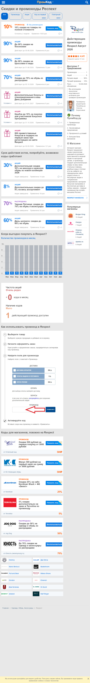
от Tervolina (8, 514)
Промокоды (15, 14)
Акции (27, 14)
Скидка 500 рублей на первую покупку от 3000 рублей (31, 444)
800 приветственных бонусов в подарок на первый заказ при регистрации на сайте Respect (26, 137)
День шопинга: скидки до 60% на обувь (28, 222)
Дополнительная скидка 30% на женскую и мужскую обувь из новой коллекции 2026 (29, 169)
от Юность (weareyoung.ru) (14, 553)
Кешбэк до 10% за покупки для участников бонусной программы (28, 116)
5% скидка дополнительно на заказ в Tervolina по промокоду (29, 505)
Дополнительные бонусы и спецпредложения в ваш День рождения (29, 97)
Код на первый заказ (40, 16)
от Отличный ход (10, 452)
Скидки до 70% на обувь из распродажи (29, 79)
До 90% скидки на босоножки (24, 45)
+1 (61, 51)
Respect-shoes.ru (75, 198)
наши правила (77, 678)
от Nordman (8, 492)
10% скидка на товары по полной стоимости (28, 28)
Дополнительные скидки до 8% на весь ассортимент (29, 188)
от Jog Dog (8, 533)
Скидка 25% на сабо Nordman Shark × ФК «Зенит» (29, 484)
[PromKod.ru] (45, 2)
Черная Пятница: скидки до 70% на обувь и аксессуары (29, 205)
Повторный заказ (56, 16)
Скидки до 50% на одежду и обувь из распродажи (28, 525)
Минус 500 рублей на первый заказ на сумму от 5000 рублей (31, 464)
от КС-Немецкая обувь (12, 472)
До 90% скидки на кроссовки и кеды (24, 62)
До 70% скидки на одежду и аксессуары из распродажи (30, 545)
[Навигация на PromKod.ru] (3, 2)
